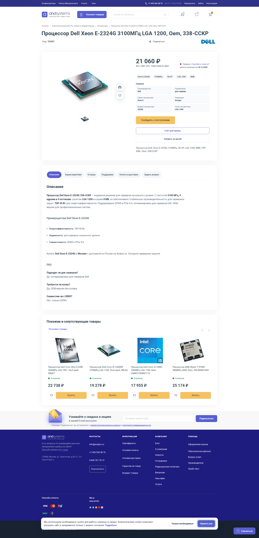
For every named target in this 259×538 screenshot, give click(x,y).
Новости (159, 455)
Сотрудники (161, 461)
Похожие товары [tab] (58, 329)
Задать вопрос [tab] (151, 175)
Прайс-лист (193, 469)
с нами (64, 450)
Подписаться (206, 418)
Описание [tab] (54, 175)
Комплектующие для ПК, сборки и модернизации (73, 26)
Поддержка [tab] (107, 175)
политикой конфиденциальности (136, 425)
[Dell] (208, 41)
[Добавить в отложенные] (119, 95)
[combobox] (140, 14)
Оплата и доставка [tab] (128, 175)
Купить (71, 395)
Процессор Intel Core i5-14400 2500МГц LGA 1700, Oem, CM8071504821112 (146, 370)
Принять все (206, 523)
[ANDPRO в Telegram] (93, 507)
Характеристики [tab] (73, 175)
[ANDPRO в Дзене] (102, 507)
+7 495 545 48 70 (155, 3)
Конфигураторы (49, 3)
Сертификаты (129, 443)
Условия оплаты (130, 450)
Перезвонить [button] (189, 3)
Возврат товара (130, 473)
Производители (195, 463)
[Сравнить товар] (119, 87)
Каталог (45, 26)
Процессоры (102, 26)
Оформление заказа (198, 444)
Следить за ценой (173, 139)
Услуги (84, 3)
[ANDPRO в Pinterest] (99, 507)
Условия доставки (131, 458)
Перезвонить (97, 469)
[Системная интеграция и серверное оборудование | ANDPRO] (56, 14)
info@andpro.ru (96, 444)
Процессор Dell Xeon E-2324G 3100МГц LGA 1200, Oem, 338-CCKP (138, 26)
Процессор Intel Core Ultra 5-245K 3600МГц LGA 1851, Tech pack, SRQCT (65, 370)
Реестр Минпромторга (68, 3)
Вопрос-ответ (194, 457)
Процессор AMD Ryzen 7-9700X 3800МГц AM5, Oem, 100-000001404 (190, 369)
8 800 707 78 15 (96, 460)
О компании (161, 449)
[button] (182, 14)
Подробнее (111, 525)
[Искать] (165, 14)
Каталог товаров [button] (95, 14)
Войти (200, 3)
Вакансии (160, 472)
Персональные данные (199, 451)
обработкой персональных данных (105, 425)
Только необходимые (183, 523)
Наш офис (160, 478)
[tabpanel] (129, 244)
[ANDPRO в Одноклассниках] (96, 507)
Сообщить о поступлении (155, 120)
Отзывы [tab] (92, 175)
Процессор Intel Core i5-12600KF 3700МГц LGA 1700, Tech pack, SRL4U (109, 369)
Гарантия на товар (131, 466)
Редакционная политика (167, 466)
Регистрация (211, 3)
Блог (94, 3)
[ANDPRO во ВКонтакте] (90, 507)
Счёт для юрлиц (173, 130)
